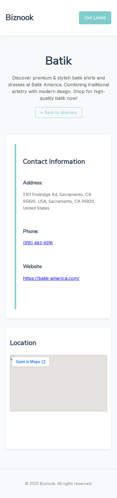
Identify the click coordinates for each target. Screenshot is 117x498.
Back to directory (58, 112)
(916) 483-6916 (38, 242)
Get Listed (95, 17)
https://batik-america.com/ (51, 278)
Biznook (20, 17)
